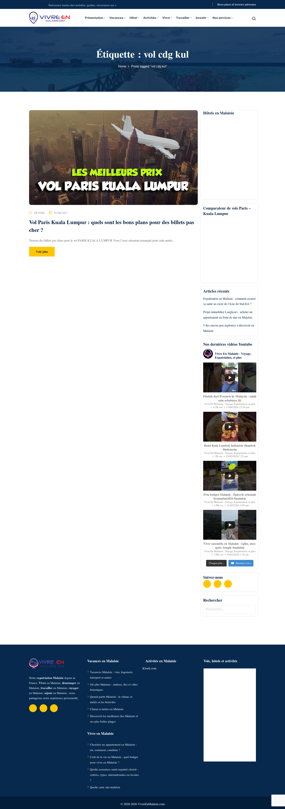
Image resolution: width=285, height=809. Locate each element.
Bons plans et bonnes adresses (236, 4)
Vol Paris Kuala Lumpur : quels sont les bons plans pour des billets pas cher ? (111, 226)
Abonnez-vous (243, 563)
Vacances (116, 18)
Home (122, 66)
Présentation (94, 18)
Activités (149, 18)
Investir (201, 18)
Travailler (182, 18)
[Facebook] (207, 584)
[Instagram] (228, 584)
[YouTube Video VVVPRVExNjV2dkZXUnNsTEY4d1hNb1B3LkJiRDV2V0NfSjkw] (229, 525)
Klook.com (149, 668)
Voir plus (42, 251)
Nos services (221, 18)
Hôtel (133, 18)
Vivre (166, 18)
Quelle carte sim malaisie (105, 787)
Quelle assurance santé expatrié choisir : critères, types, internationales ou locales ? (114, 774)
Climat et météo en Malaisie (107, 709)
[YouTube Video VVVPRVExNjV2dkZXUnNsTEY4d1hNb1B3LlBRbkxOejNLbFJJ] (229, 476)
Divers (39, 213)
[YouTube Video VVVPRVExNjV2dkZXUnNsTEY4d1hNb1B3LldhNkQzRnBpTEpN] (229, 427)
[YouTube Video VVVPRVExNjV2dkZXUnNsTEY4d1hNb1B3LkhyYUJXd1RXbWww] (229, 377)
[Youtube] (217, 584)
